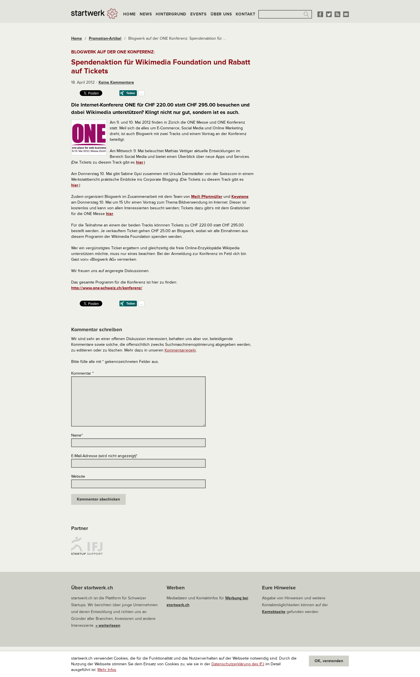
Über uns (221, 14)
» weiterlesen (107, 625)
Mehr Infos (106, 669)
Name (77, 435)
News (146, 14)
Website (78, 476)
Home (129, 14)
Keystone (240, 196)
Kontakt (245, 14)
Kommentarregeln (180, 350)
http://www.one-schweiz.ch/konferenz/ (106, 288)
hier (139, 162)
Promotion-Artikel (105, 38)
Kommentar (82, 373)
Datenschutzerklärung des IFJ (237, 664)
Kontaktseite (273, 611)
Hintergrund (171, 14)
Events (198, 14)
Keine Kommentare (116, 82)
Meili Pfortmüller (206, 196)
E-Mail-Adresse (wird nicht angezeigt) (104, 455)
